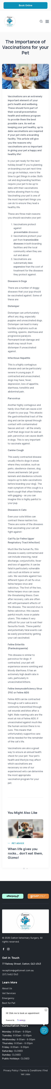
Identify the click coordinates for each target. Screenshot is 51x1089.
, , (21, 963)
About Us (7, 988)
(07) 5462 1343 (10, 974)
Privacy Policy (10, 1070)
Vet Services (9, 993)
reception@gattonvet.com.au (18, 970)
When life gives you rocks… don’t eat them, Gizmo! (25, 853)
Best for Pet (8, 1003)
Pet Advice (18, 843)
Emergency (8, 998)
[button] (44, 1030)
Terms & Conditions (31, 1070)
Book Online (25, 5)
